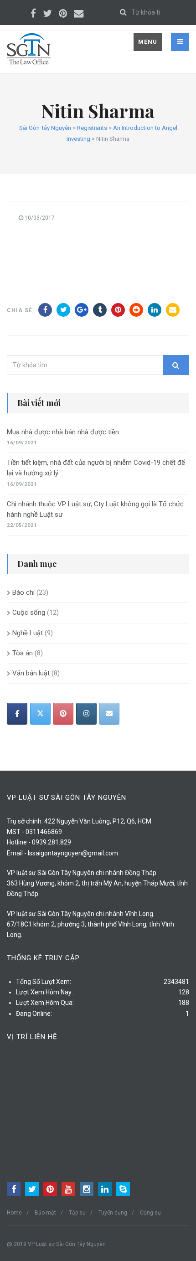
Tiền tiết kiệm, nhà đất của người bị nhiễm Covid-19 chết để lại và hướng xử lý (96, 467)
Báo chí (23, 592)
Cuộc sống (28, 612)
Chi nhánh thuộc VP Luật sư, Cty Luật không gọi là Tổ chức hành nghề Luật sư (95, 509)
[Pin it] (118, 310)
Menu (147, 41)
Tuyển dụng (112, 1213)
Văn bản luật (31, 673)
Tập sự (77, 1213)
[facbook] (17, 714)
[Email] (173, 310)
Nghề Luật (27, 633)
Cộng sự (150, 1213)
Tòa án (22, 653)
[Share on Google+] (81, 310)
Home (14, 1213)
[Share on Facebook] (45, 310)
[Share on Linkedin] (136, 310)
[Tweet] (63, 310)
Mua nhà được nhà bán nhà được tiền (63, 432)
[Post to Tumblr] (100, 310)
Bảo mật (45, 1213)
